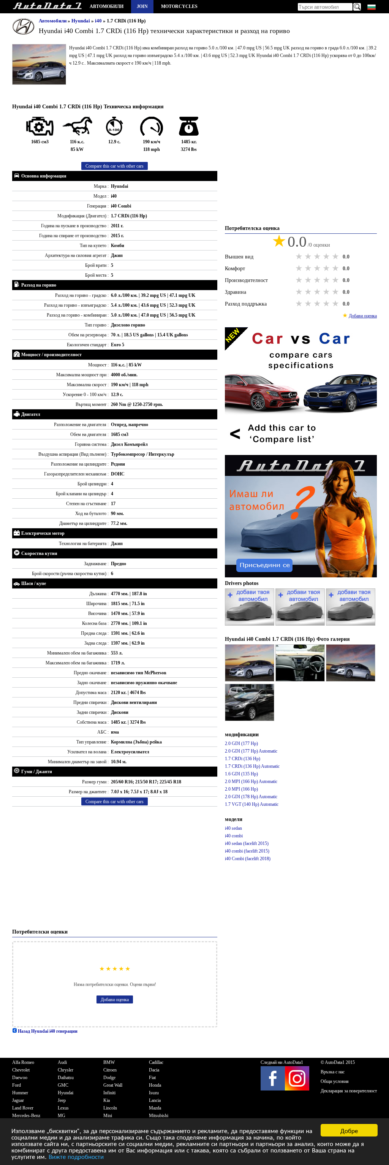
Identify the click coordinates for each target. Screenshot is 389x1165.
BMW (109, 1062)
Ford (16, 1085)
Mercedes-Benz (26, 1115)
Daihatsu (66, 1077)
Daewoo (19, 1077)
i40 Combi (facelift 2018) (247, 858)
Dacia (154, 1070)
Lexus (63, 1108)
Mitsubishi (158, 1115)
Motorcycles (179, 6)
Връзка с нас (333, 1072)
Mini (107, 1115)
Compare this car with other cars (114, 166)
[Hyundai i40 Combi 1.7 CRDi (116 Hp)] (250, 680)
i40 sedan (233, 828)
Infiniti (109, 1092)
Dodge (109, 1077)
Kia (106, 1100)
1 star (299, 256)
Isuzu (154, 1092)
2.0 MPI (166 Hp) (241, 789)
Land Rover (22, 1108)
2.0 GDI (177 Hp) (241, 743)
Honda (155, 1085)
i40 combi (234, 835)
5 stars (336, 256)
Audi (62, 1062)
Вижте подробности (76, 1156)
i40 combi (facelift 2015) (247, 851)
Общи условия (335, 1081)
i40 (99, 21)
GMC (63, 1085)
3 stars (318, 256)
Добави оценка (115, 999)
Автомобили (106, 6)
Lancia (155, 1100)
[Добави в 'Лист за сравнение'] (301, 451)
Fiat (152, 1077)
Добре (349, 1130)
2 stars (308, 256)
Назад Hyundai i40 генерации (47, 1031)
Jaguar (18, 1100)
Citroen (110, 1070)
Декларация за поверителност (349, 1091)
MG (61, 1115)
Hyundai (81, 21)
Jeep (62, 1100)
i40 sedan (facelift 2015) (247, 843)
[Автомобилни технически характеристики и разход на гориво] (47, 7)
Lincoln (110, 1108)
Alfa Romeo (23, 1062)
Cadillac (156, 1062)
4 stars (327, 256)
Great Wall (112, 1085)
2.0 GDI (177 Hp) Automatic (251, 751)
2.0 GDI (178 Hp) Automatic (251, 796)
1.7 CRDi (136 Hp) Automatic (252, 766)
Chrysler (65, 1070)
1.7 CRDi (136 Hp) (242, 758)
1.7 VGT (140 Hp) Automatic (251, 804)
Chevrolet (21, 1070)
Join (142, 6)
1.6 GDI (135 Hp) (241, 774)
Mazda (155, 1108)
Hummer (20, 1092)
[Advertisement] (114, 867)
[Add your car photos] (250, 624)
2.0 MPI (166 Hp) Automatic (251, 781)
